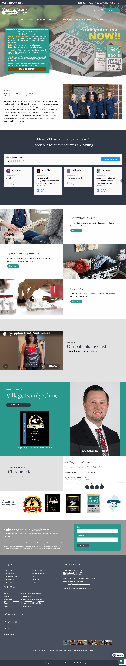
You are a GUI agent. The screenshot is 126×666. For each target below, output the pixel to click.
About (30, 20)
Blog (33, 576)
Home (22, 20)
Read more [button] (40, 186)
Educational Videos (83, 20)
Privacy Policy (9, 634)
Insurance (41, 20)
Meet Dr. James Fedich (18, 405)
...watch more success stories (82, 351)
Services (51, 20)
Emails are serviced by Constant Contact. (49, 548)
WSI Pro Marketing (80, 663)
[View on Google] (8, 171)
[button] (4, 180)
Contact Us (99, 20)
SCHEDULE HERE (112, 10)
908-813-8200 (19, 3)
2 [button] (31, 365)
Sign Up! (83, 545)
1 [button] (26, 365)
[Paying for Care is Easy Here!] (27, 50)
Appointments (12, 576)
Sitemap (34, 582)
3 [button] (36, 365)
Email (78, 527)
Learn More (76, 230)
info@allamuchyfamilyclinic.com (79, 584)
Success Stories (66, 20)
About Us (11, 573)
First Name (80, 535)
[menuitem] (22, 20)
